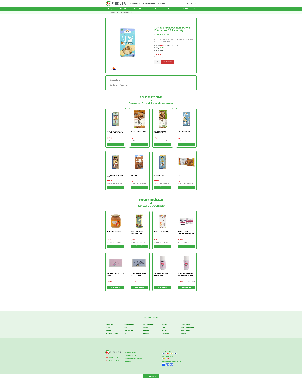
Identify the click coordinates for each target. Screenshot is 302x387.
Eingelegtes (146, 330)
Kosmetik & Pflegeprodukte (187, 9)
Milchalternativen (129, 324)
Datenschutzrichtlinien (130, 355)
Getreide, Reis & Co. (148, 324)
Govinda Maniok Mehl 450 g (161, 232)
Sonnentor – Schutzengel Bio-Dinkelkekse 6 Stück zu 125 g (161, 175)
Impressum (128, 361)
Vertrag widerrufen (151, 376)
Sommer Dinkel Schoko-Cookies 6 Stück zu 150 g (139, 175)
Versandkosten (167, 57)
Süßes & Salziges (185, 330)
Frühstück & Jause (125, 9)
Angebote (163, 3)
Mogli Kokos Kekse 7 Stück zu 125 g (186, 132)
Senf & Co (164, 330)
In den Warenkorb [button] (115, 144)
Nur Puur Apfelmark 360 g (114, 232)
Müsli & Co (127, 327)
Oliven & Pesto (109, 324)
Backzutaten (146, 333)
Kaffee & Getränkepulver (112, 333)
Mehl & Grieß (165, 333)
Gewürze (145, 327)
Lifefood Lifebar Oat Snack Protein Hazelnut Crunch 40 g (138, 232)
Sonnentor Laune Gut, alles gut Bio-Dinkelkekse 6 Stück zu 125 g (115, 132)
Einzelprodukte (112, 9)
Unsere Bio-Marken (150, 3)
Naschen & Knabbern (154, 9)
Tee (125, 333)
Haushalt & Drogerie (170, 9)
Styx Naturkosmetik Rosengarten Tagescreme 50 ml (186, 232)
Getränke (183, 333)
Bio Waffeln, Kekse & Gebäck (127, 12)
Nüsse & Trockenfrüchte (187, 327)
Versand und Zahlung (130, 352)
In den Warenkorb (167, 61)
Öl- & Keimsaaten (128, 330)
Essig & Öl (165, 324)
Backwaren (108, 330)
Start (109, 12)
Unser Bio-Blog (136, 3)
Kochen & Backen (139, 9)
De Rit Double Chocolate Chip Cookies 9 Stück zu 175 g (161, 132)
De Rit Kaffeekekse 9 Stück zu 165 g (139, 132)
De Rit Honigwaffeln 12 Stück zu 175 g (185, 175)
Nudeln (164, 327)
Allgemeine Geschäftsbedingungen (134, 358)
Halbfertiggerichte (185, 324)
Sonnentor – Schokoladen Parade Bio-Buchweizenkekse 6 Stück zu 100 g (115, 175)
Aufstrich (108, 327)
